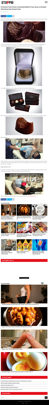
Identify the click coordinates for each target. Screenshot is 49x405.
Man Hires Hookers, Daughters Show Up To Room (10, 383)
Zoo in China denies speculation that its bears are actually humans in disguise (16, 380)
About (27, 403)
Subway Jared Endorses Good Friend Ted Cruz (9, 387)
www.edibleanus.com (31, 196)
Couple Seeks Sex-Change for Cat (7, 385)
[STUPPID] (18, 2)
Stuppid (22, 403)
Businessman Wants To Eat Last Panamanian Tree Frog (11, 389)
